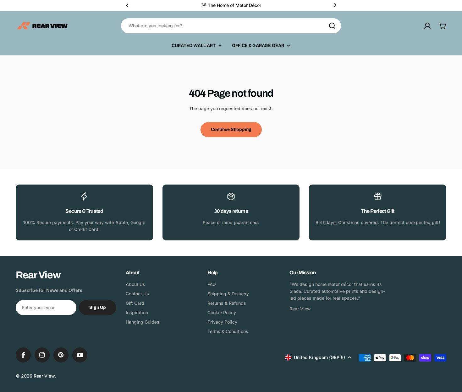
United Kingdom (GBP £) (319, 357)
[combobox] (231, 25)
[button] (127, 5)
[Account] (427, 26)
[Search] (332, 26)
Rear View (44, 376)
